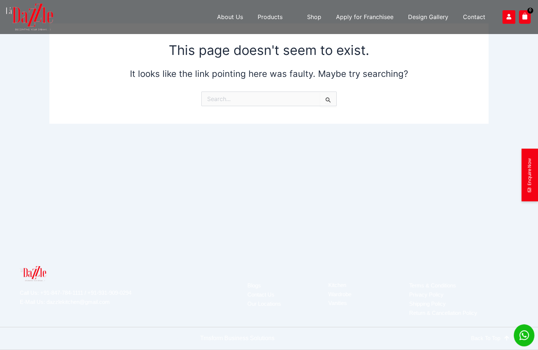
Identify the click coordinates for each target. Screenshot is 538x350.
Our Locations (264, 304)
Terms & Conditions (432, 285)
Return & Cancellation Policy (443, 313)
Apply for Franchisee (364, 17)
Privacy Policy (426, 294)
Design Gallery (428, 17)
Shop (314, 17)
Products (270, 17)
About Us (230, 17)
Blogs (254, 285)
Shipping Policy (427, 304)
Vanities (337, 303)
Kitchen (337, 285)
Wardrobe (339, 294)
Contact (474, 17)
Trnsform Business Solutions (237, 338)
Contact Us (260, 294)
